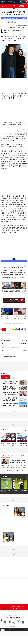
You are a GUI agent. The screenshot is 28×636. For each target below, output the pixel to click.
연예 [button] (22, 377)
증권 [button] (14, 377)
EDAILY (2, 6)
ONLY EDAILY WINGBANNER (14, 6)
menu (26, 6)
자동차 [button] (22, 455)
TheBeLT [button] (14, 455)
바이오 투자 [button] (6, 455)
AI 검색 (21, 6)
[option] (14, 2)
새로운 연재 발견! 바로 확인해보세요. (13, 124)
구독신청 (17, 629)
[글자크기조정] (23, 22)
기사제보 (10, 629)
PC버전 (24, 629)
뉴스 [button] (5, 377)
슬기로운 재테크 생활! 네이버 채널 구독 (13, 122)
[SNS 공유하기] (25, 22)
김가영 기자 (10, 21)
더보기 (24, 430)
